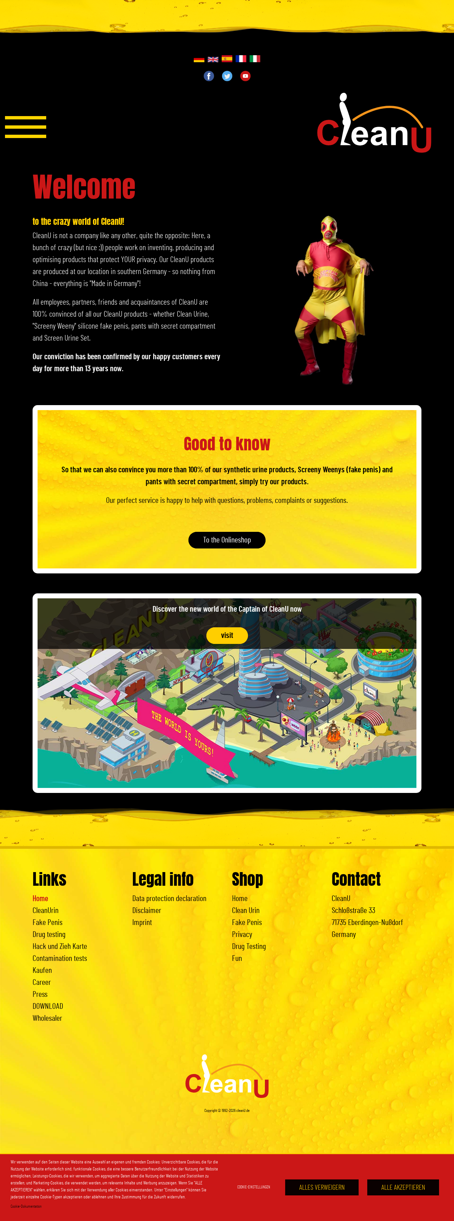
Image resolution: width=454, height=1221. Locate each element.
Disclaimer (146, 911)
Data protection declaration (169, 899)
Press (40, 994)
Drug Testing (249, 947)
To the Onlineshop (227, 540)
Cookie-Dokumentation (26, 1206)
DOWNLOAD (48, 1006)
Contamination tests (60, 959)
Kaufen (42, 971)
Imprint (142, 923)
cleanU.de (243, 1111)
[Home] (374, 123)
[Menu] (25, 127)
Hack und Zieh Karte (60, 947)
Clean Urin (246, 911)
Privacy (242, 935)
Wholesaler (47, 1018)
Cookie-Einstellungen (253, 1187)
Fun (237, 959)
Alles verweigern (322, 1187)
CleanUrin (45, 911)
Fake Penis (47, 923)
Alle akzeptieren (403, 1187)
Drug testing (49, 935)
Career (42, 983)
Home (40, 899)
